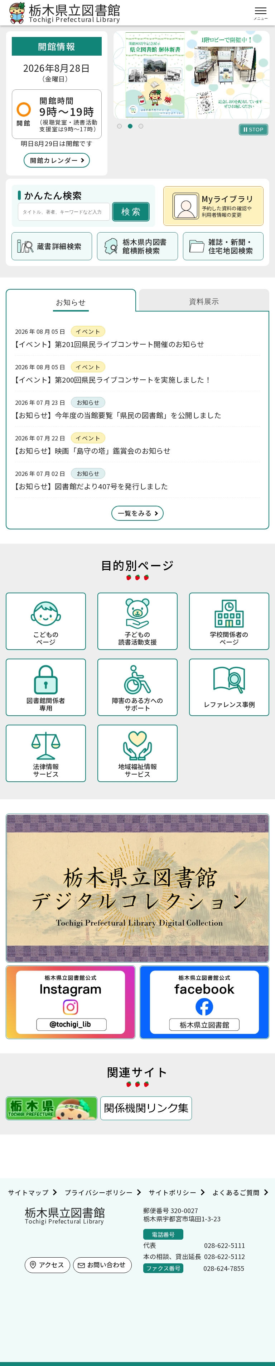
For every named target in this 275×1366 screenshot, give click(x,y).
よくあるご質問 (236, 1192)
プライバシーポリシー (98, 1192)
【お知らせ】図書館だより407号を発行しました (91, 486)
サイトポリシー (173, 1192)
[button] (119, 126)
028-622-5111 (224, 1245)
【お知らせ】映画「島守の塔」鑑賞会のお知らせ (92, 450)
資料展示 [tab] (204, 301)
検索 (131, 211)
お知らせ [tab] (71, 302)
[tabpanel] (192, 75)
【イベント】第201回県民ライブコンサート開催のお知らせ (109, 344)
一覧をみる (135, 513)
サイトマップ (28, 1192)
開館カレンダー (54, 160)
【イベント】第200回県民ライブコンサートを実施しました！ (113, 379)
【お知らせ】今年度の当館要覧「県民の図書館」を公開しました (118, 415)
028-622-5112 (224, 1256)
